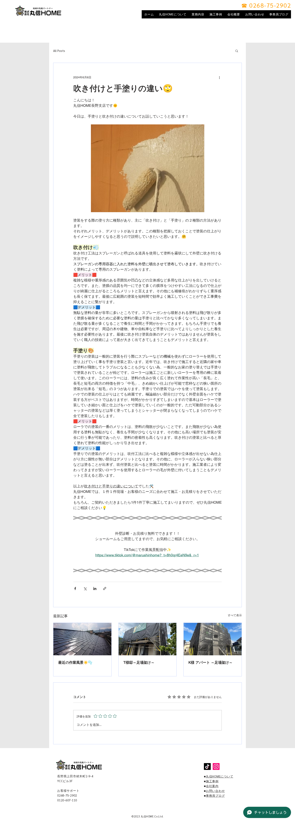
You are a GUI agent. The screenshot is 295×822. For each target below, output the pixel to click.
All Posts (59, 50)
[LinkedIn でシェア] (95, 588)
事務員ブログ (215, 795)
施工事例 (212, 781)
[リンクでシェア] (105, 588)
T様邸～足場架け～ (139, 662)
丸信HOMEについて (219, 776)
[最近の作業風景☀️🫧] (82, 639)
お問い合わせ (215, 791)
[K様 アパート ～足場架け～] (213, 639)
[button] (237, 50)
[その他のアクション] (219, 77)
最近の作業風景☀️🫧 (75, 662)
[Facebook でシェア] (75, 588)
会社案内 (212, 786)
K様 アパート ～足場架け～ (210, 662)
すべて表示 (235, 615)
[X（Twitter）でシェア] (85, 588)
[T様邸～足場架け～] (148, 639)
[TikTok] (207, 766)
